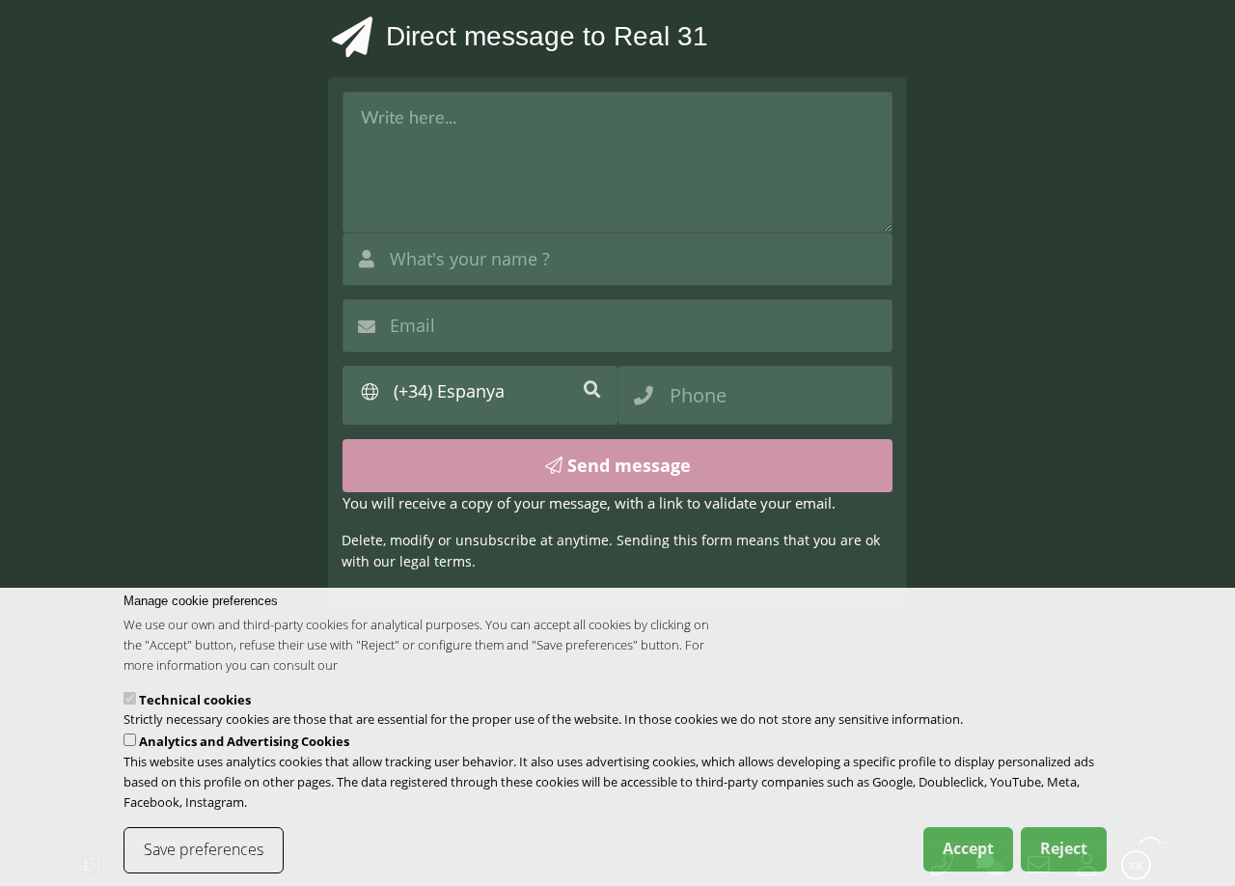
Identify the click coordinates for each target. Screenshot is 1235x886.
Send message (627, 465)
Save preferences (203, 849)
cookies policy (380, 665)
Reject (1063, 848)
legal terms (435, 561)
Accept (968, 848)
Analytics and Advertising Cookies (244, 741)
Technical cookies (195, 699)
